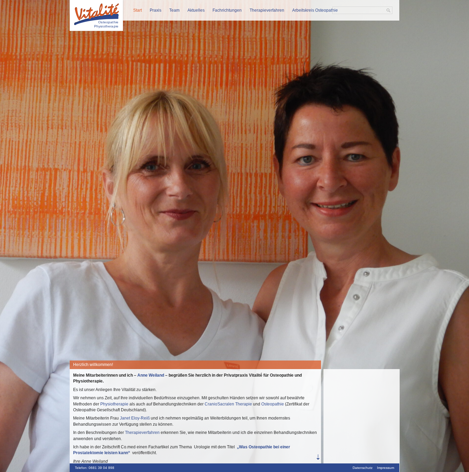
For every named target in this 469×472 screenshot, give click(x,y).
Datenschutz (363, 468)
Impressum (385, 468)
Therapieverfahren (267, 10)
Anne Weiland (150, 375)
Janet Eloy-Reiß (135, 418)
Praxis (155, 10)
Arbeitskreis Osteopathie (315, 10)
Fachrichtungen (227, 10)
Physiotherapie (114, 404)
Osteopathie (272, 404)
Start (137, 10)
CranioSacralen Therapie (228, 404)
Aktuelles (196, 10)
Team (174, 10)
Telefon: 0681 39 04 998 (94, 468)
